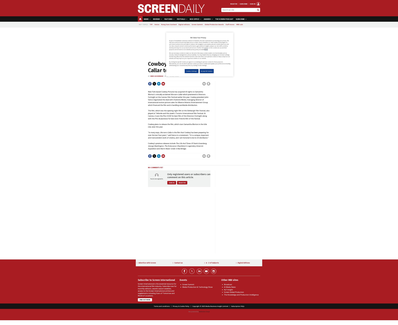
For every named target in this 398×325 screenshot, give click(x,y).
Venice (156, 24)
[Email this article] (163, 84)
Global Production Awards (214, 24)
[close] (210, 79)
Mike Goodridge (156, 76)
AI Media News (230, 287)
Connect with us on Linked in (199, 271)
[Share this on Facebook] (150, 84)
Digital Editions (244, 263)
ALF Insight (228, 290)
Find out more (145, 300)
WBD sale (239, 24)
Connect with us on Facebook (184, 271)
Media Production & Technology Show (197, 287)
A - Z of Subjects (212, 263)
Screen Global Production (234, 292)
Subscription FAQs (237, 306)
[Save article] (208, 84)
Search (258, 10)
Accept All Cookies (206, 71)
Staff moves (230, 24)
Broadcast (228, 284)
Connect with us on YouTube (206, 271)
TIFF (151, 24)
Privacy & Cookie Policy (181, 306)
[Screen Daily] (171, 12)
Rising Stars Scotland (169, 24)
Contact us (178, 263)
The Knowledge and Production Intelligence (241, 295)
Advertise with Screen (147, 263)
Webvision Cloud (204, 312)
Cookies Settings (191, 71)
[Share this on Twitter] (154, 84)
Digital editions (184, 24)
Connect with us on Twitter (192, 271)
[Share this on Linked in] (159, 84)
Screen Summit (197, 24)
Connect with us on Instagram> (213, 271)
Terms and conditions (162, 306)
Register (233, 4)
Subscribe (244, 4)
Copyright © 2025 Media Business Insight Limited (210, 306)
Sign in (252, 4)
